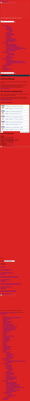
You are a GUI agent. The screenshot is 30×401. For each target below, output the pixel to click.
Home (4, 316)
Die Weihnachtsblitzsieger (11, 40)
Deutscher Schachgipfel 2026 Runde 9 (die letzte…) (11, 283)
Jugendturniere (6, 332)
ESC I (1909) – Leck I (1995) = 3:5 (10, 326)
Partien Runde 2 (6, 337)
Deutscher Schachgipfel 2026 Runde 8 (8, 291)
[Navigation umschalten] (1, 20)
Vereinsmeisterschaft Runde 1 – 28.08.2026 (9, 276)
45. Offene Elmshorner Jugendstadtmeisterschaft (15, 62)
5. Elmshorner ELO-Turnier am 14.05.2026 (14, 61)
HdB (12, 138)
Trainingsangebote (7, 65)
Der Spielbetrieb (9, 29)
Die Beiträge (8, 28)
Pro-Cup (5, 342)
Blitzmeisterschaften (10, 57)
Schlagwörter (9, 355)
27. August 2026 (4, 272)
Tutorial (5, 350)
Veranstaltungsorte (10, 357)
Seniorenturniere (9, 59)
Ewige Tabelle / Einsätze (11, 50)
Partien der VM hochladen (8, 335)
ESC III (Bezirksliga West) (11, 45)
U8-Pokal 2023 (9, 362)
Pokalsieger (8, 55)
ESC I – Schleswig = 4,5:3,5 (8, 325)
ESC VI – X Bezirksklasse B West (13, 384)
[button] (2, 132)
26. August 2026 (4, 279)
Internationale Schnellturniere (9, 329)
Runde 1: (5, 343)
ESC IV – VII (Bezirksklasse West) (13, 46)
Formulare (8, 36)
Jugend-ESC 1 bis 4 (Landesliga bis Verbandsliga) (16, 48)
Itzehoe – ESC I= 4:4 (7, 330)
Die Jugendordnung (10, 33)
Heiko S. (9, 279)
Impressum (5, 67)
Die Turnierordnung (10, 34)
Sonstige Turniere (6, 58)
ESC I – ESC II (6, 322)
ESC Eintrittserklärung (5, 88)
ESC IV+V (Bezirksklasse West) (12, 386)
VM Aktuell (8, 393)
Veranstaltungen (6, 351)
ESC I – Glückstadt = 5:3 (8, 324)
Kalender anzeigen (24, 132)
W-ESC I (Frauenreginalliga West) (13, 49)
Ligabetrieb (5, 42)
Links (4, 66)
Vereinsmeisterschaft (10, 53)
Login (4, 70)
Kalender (5, 333)
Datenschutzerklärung (7, 69)
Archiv (2, 261)
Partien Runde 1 (12, 395)
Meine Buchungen (10, 354)
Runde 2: (5, 345)
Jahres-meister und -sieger (11, 38)
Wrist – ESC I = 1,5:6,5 (7, 358)
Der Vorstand (8, 26)
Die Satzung (8, 32)
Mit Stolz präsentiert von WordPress (8, 312)
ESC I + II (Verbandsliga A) (11, 44)
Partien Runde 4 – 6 (7, 339)
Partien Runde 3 (6, 338)
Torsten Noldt (10, 272)
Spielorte (11, 30)
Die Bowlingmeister (10, 41)
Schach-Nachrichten (7, 346)
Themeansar (3, 313)
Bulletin (5, 320)
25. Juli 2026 (3, 286)
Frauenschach (9, 37)
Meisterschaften (9, 63)
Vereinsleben (6, 25)
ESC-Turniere (6, 52)
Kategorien (8, 353)
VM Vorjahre (11, 54)
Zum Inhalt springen (5, 1)
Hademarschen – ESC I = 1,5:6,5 (9, 328)
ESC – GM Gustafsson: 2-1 (6, 269)
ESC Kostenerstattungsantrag (6, 99)
